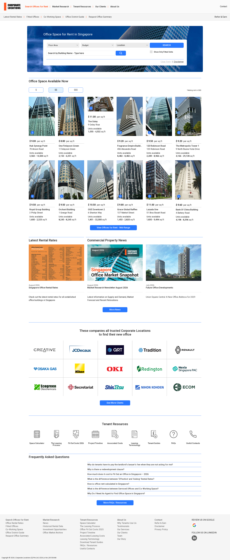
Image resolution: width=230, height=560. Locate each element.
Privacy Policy (161, 529)
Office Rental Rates (14, 523)
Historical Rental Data (53, 526)
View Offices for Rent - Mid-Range (113, 227)
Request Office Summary (100, 17)
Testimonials (123, 526)
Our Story (121, 539)
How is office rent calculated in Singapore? (108, 484)
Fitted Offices (32, 17)
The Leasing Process (90, 526)
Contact (223, 6)
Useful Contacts (87, 548)
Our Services (123, 529)
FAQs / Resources (88, 545)
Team (119, 536)
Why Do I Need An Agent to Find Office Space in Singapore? (116, 493)
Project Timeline (87, 532)
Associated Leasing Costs (92, 536)
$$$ (76, 90)
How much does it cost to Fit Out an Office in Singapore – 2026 (118, 474)
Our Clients (101, 6)
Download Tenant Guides (91, 542)
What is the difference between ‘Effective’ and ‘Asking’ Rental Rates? (120, 479)
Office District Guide (74, 17)
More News (115, 309)
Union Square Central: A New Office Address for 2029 (170, 297)
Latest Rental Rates (13, 17)
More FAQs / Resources (115, 502)
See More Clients (115, 403)
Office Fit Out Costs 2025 (92, 529)
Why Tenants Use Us (126, 523)
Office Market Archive (53, 532)
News (45, 523)
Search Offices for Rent (37, 6)
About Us (114, 6)
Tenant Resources (83, 6)
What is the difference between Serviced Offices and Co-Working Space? (123, 488)
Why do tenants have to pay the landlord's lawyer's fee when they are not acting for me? (130, 464)
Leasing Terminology (89, 539)
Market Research (61, 6)
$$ (56, 90)
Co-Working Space (52, 17)
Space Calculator (88, 523)
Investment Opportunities (55, 529)
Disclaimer (179, 61)
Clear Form (166, 61)
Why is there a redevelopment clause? (105, 469)
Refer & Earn (160, 523)
